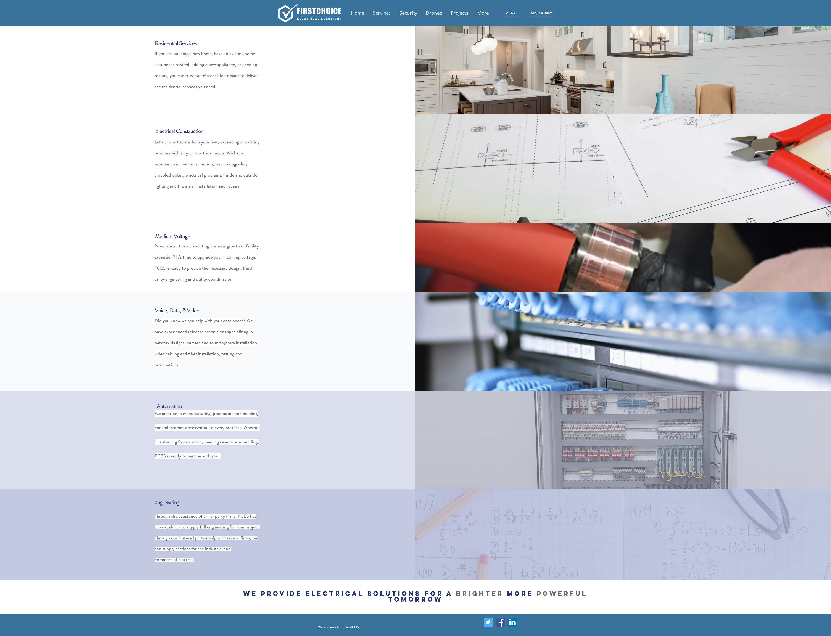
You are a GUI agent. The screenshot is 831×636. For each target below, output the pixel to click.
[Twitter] (488, 622)
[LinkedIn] (512, 622)
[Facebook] (500, 622)
